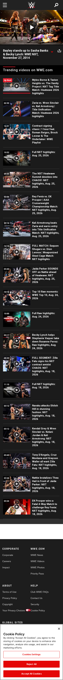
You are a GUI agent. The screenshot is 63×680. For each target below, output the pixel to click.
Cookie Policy (38, 610)
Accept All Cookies (31, 673)
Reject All (31, 664)
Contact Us (36, 598)
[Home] (31, 5)
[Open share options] (59, 50)
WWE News (37, 555)
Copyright (7, 604)
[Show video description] (52, 50)
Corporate (7, 555)
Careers (6, 561)
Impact (6, 567)
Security (35, 604)
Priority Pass (37, 573)
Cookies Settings (31, 654)
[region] (31, 652)
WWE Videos (37, 561)
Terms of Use (9, 592)
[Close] (59, 628)
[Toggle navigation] (4, 5)
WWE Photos (38, 567)
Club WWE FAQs (38, 592)
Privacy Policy (9, 598)
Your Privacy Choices (9, 610)
